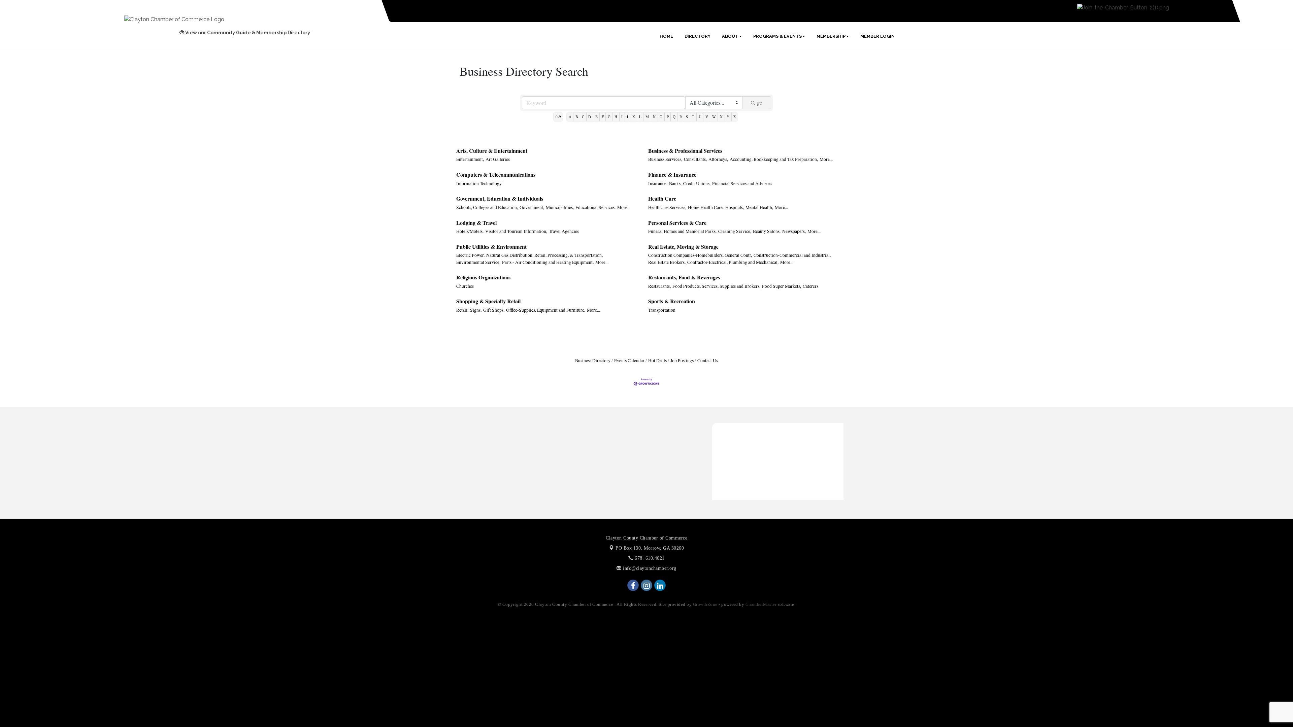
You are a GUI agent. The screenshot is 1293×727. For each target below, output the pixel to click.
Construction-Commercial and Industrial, (792, 255)
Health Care (662, 198)
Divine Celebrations (740, 471)
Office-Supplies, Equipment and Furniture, (545, 310)
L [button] (640, 116)
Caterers (810, 286)
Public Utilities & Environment (491, 246)
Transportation (661, 310)
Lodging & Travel (476, 223)
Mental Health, (759, 207)
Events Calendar (629, 360)
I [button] (622, 116)
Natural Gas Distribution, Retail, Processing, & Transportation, (544, 255)
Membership (831, 36)
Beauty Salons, (767, 231)
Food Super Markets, (781, 286)
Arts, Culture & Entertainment (491, 150)
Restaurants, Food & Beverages (684, 277)
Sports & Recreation (671, 301)
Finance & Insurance (672, 174)
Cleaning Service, (734, 231)
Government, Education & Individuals (499, 198)
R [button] (680, 116)
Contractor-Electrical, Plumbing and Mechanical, (732, 262)
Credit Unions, (696, 183)
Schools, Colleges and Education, (487, 207)
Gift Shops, (493, 310)
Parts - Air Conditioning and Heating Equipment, (548, 262)
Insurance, (657, 183)
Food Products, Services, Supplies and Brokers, (716, 286)
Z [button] (734, 116)
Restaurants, (659, 286)
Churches (465, 286)
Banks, (675, 183)
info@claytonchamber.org (649, 568)
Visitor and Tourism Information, (516, 231)
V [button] (706, 116)
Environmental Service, (478, 262)
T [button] (693, 116)
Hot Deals (657, 360)
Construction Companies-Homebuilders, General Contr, (700, 255)
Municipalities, (560, 207)
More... (826, 159)
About (730, 36)
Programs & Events (777, 36)
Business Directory (592, 360)
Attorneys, (718, 159)
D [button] (589, 116)
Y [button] (728, 116)
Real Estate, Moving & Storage (683, 246)
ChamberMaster (761, 604)
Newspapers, (794, 231)
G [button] (609, 116)
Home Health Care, (706, 207)
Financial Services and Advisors (742, 183)
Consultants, (695, 159)
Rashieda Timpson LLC (744, 449)
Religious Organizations (483, 277)
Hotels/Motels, (470, 231)
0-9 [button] (558, 116)
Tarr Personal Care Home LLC (751, 460)
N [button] (654, 116)
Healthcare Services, (667, 207)
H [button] (616, 116)
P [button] (668, 116)
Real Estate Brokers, (667, 262)
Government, (532, 207)
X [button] (721, 116)
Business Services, (665, 159)
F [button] (603, 116)
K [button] (633, 116)
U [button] (700, 116)
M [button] (647, 116)
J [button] (627, 116)
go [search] (759, 102)
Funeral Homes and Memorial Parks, (682, 231)
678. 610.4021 (649, 558)
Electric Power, (470, 255)
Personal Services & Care (677, 223)
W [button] (714, 116)
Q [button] (674, 116)
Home (666, 36)
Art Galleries (498, 159)
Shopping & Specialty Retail (488, 301)
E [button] (596, 116)
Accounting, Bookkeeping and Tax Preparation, (774, 159)
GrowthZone (705, 604)
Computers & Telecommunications (495, 174)
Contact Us (707, 360)
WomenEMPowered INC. (746, 427)
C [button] (583, 116)
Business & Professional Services (685, 150)
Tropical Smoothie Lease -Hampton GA (762, 438)
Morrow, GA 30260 (650, 548)
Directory (697, 36)
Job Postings (682, 360)
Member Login (877, 36)
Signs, (476, 310)
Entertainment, (470, 159)
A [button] (570, 116)
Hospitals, (734, 207)
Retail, (462, 310)
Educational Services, (595, 207)
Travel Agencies (564, 231)
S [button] (687, 116)
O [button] (661, 116)
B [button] (576, 116)
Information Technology (479, 183)
